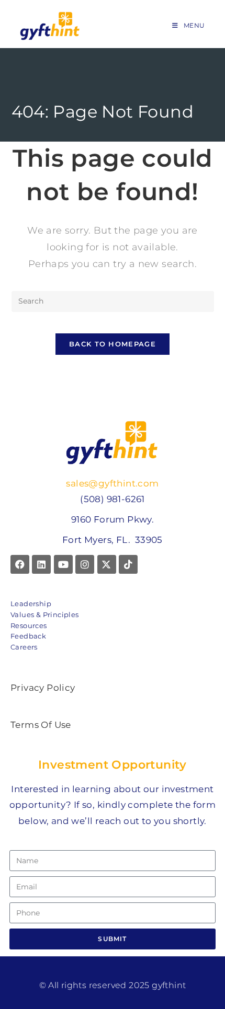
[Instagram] (84, 564)
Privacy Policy (42, 687)
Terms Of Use (40, 725)
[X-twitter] (106, 564)
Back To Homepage (112, 344)
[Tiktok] (128, 564)
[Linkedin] (41, 564)
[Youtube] (63, 564)
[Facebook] (19, 564)
